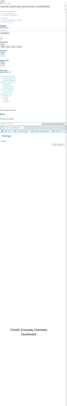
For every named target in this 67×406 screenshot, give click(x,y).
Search (4, 128)
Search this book (4, 27)
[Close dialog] (1, 116)
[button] (5, 99)
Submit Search (5, 33)
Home (9, 131)
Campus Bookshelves (22, 131)
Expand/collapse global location (64, 131)
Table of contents (58, 144)
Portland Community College (41, 131)
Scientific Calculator (8, 88)
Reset (2, 44)
